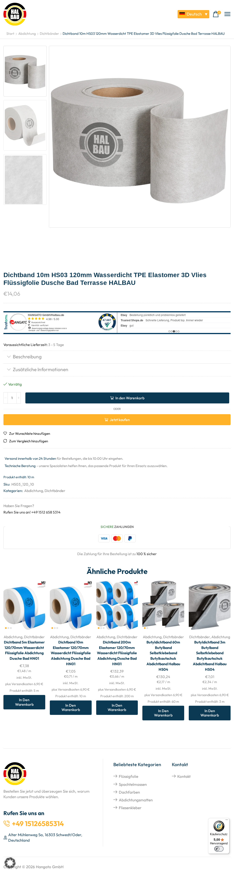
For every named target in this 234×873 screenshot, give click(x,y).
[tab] (117, 357)
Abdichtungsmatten (136, 799)
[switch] (218, 848)
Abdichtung (27, 33)
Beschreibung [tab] (27, 356)
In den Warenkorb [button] (37, 600)
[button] (217, 14)
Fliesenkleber (130, 807)
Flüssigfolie (128, 776)
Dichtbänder (49, 33)
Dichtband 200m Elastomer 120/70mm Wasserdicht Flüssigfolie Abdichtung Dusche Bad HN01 (117, 653)
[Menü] (226, 821)
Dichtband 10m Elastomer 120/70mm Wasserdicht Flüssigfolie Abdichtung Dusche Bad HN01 (71, 653)
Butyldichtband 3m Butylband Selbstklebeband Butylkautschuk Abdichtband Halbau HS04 (210, 656)
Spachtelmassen (133, 784)
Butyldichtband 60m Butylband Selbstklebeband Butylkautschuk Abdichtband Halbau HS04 (163, 656)
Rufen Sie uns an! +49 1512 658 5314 (32, 512)
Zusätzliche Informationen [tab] (40, 369)
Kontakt (184, 776)
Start (10, 33)
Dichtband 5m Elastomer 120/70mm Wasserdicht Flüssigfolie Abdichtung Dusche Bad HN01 (24, 650)
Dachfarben (129, 792)
